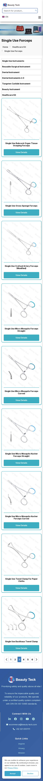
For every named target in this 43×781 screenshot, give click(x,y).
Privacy (22, 748)
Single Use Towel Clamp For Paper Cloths (21, 580)
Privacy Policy (13, 768)
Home (5, 47)
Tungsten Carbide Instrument (16, 83)
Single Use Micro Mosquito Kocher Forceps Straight (21, 454)
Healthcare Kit (19, 47)
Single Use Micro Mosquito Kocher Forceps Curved (21, 517)
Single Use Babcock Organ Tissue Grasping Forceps (21, 144)
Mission (21, 753)
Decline (30, 773)
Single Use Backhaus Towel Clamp (21, 641)
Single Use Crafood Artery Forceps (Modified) (21, 267)
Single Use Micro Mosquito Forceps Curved (21, 392)
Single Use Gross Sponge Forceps (21, 206)
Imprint (21, 743)
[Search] (36, 11)
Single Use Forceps (13, 51)
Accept (13, 773)
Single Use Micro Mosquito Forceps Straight (21, 329)
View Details (21, 152)
